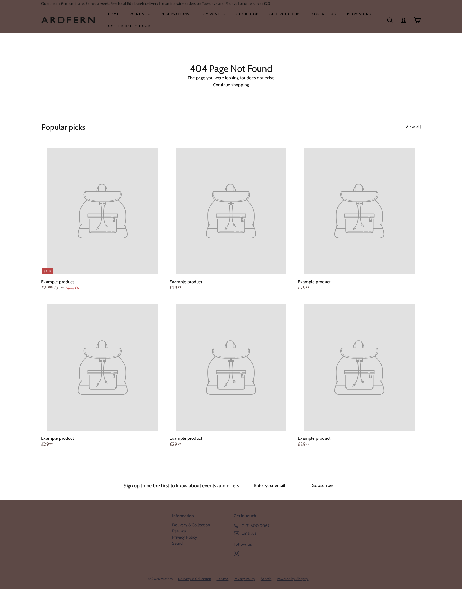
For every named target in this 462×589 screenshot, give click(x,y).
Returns (179, 531)
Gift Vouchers (285, 14)
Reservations (175, 14)
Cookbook (247, 14)
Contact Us (324, 14)
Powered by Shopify (292, 578)
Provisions (359, 14)
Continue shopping (231, 84)
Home (114, 14)
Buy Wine (211, 14)
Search (178, 543)
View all (413, 127)
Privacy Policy (184, 537)
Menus (138, 14)
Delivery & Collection (191, 525)
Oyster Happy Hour (129, 26)
